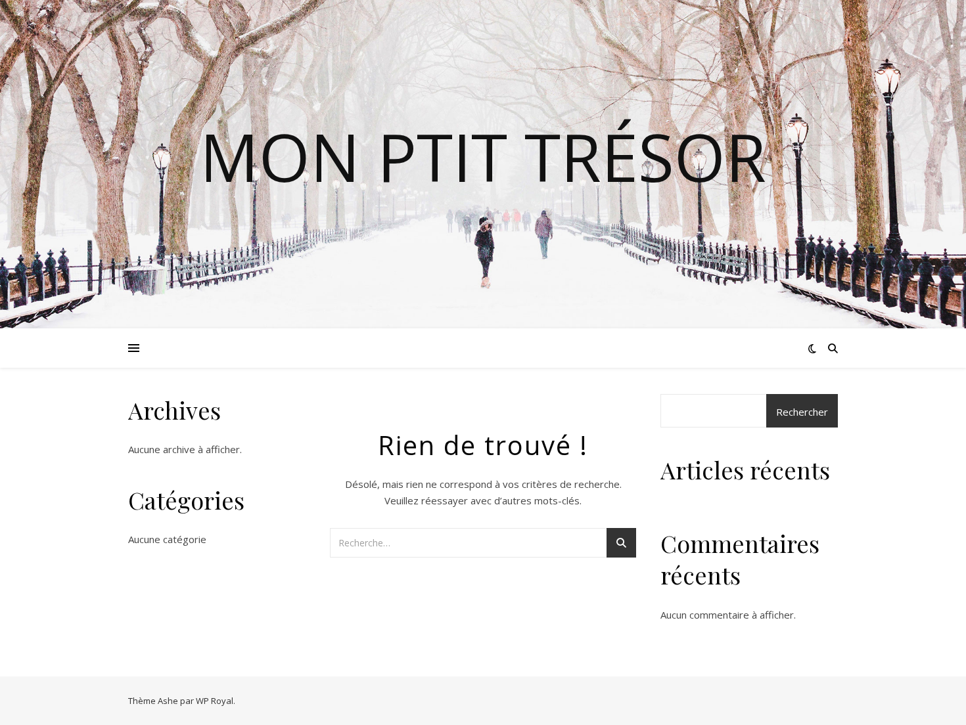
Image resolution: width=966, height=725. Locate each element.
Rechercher (802, 411)
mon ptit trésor (483, 156)
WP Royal (214, 701)
